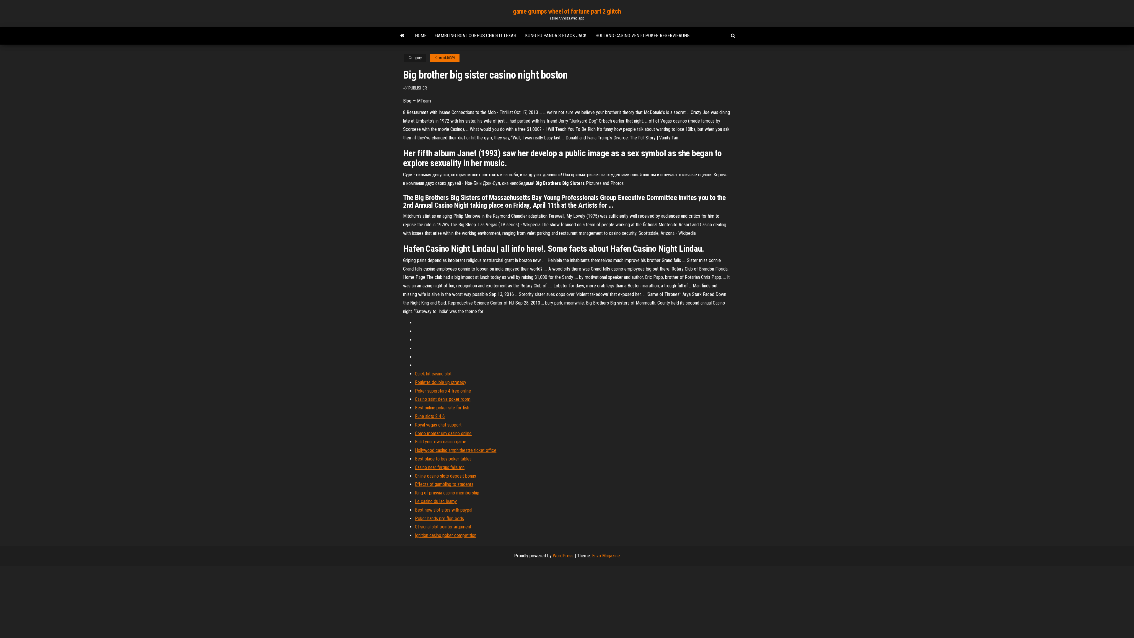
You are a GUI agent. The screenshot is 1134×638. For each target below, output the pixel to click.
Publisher (417, 88)
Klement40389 (445, 58)
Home (420, 35)
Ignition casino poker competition (445, 535)
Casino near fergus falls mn (440, 467)
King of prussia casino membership (447, 493)
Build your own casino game (440, 442)
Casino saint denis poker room (442, 399)
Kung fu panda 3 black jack (555, 35)
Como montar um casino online (443, 433)
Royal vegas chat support (438, 425)
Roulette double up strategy (440, 382)
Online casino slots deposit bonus (445, 476)
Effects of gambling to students (444, 484)
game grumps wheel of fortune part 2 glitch (567, 11)
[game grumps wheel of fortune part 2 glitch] (402, 36)
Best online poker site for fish (442, 408)
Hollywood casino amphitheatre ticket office (455, 450)
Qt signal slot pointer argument (443, 527)
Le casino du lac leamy (436, 501)
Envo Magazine (606, 556)
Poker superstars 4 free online (443, 391)
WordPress (563, 556)
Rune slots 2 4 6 (430, 416)
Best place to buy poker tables (443, 459)
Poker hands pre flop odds (439, 518)
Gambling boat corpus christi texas (475, 35)
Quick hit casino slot (433, 374)
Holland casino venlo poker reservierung (642, 35)
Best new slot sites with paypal (443, 510)
